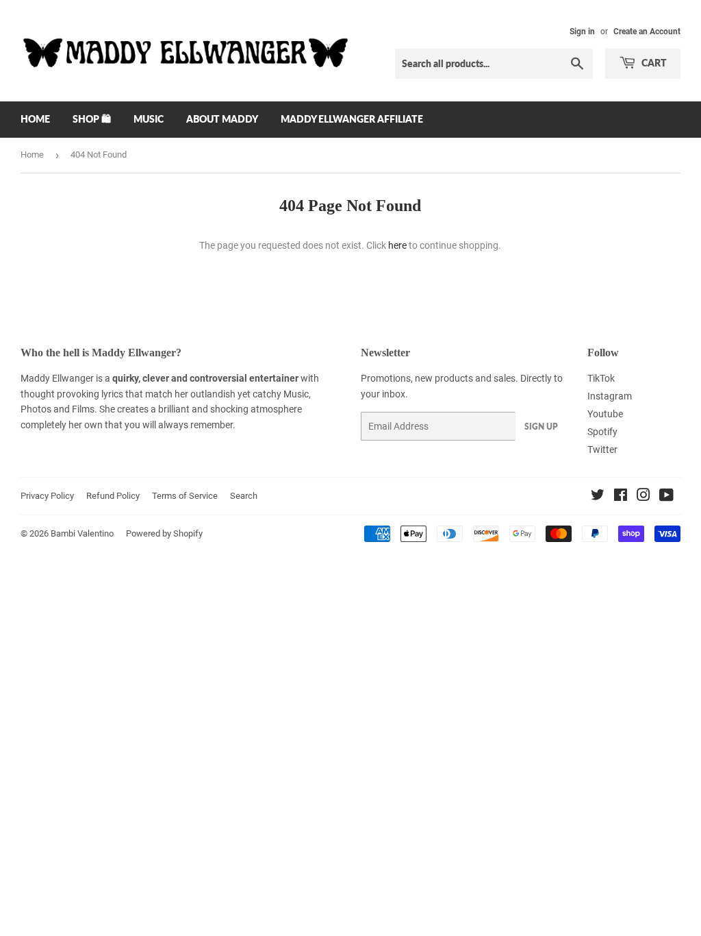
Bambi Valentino (82, 533)
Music (148, 119)
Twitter (602, 449)
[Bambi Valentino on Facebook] (620, 496)
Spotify (602, 431)
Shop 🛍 (92, 119)
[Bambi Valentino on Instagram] (643, 496)
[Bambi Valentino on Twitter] (597, 496)
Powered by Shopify (164, 533)
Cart (653, 63)
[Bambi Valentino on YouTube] (666, 496)
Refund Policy (113, 496)
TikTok (601, 378)
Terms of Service (185, 496)
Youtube (605, 413)
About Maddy (222, 119)
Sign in (582, 31)
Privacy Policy (47, 496)
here (397, 245)
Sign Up (541, 426)
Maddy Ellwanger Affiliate (352, 119)
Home (35, 119)
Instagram (609, 396)
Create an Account (646, 31)
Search (243, 496)
